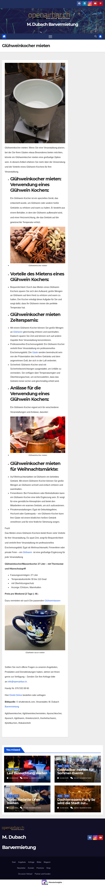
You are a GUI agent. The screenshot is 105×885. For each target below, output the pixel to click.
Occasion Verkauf (25, 874)
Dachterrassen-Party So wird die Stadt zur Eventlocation (76, 803)
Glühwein (18, 332)
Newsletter (21, 868)
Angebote (22, 862)
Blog (10, 769)
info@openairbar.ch (17, 681)
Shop (48, 868)
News (16, 769)
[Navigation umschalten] (50, 36)
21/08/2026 (14, 778)
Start (14, 862)
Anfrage (31, 862)
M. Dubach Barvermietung (52, 24)
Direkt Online (15, 695)
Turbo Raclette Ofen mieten (23, 801)
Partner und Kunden (42, 874)
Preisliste (40, 868)
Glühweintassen (52, 600)
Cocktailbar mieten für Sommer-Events (75, 771)
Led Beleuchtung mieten (27, 773)
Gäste (35, 352)
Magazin (47, 862)
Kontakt (31, 868)
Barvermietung (12, 706)
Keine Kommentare (32, 778)
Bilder (39, 862)
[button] (95, 36)
